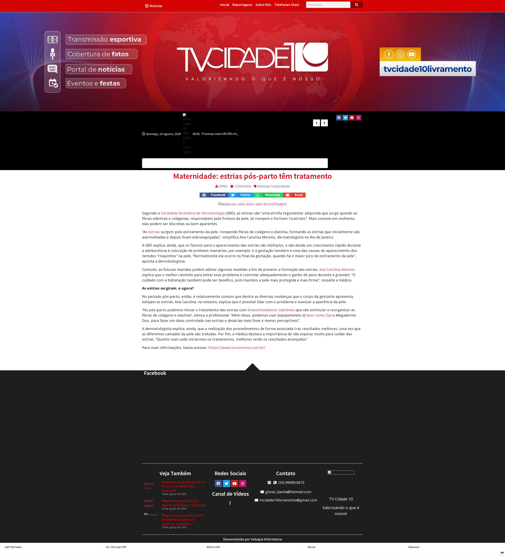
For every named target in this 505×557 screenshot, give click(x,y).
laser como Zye (319, 315)
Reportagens (242, 4)
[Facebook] (339, 117)
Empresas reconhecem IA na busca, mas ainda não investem (183, 486)
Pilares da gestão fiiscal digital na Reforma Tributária (184, 502)
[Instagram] (358, 117)
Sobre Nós (263, 4)
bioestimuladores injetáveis (271, 309)
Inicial (224, 4)
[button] (214, 195)
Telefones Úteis (286, 4)
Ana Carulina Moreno (337, 269)
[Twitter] (345, 117)
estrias (154, 231)
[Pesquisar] (356, 5)
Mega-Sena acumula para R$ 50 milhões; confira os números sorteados (183, 519)
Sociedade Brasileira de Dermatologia (193, 213)
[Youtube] (352, 117)
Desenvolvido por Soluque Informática (252, 539)
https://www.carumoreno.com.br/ (237, 347)
